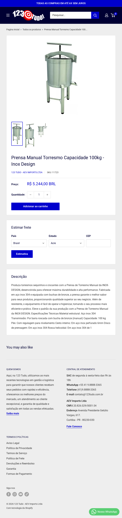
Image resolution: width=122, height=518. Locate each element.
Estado (53, 236)
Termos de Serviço (16, 453)
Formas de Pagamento (19, 473)
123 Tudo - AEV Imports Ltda (26, 172)
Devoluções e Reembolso (20, 463)
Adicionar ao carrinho (35, 206)
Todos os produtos (32, 29)
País (13, 236)
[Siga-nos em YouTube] (20, 494)
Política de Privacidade (19, 448)
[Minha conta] (106, 15)
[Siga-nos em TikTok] (26, 494)
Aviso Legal (12, 443)
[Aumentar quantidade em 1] (47, 194)
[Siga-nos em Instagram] (14, 494)
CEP (88, 236)
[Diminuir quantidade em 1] (30, 194)
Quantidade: (18, 194)
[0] (113, 15)
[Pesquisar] (95, 15)
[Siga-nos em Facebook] (8, 494)
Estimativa (22, 253)
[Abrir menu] (8, 15)
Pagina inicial (12, 29)
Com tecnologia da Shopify (19, 508)
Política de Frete (15, 458)
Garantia (11, 468)
